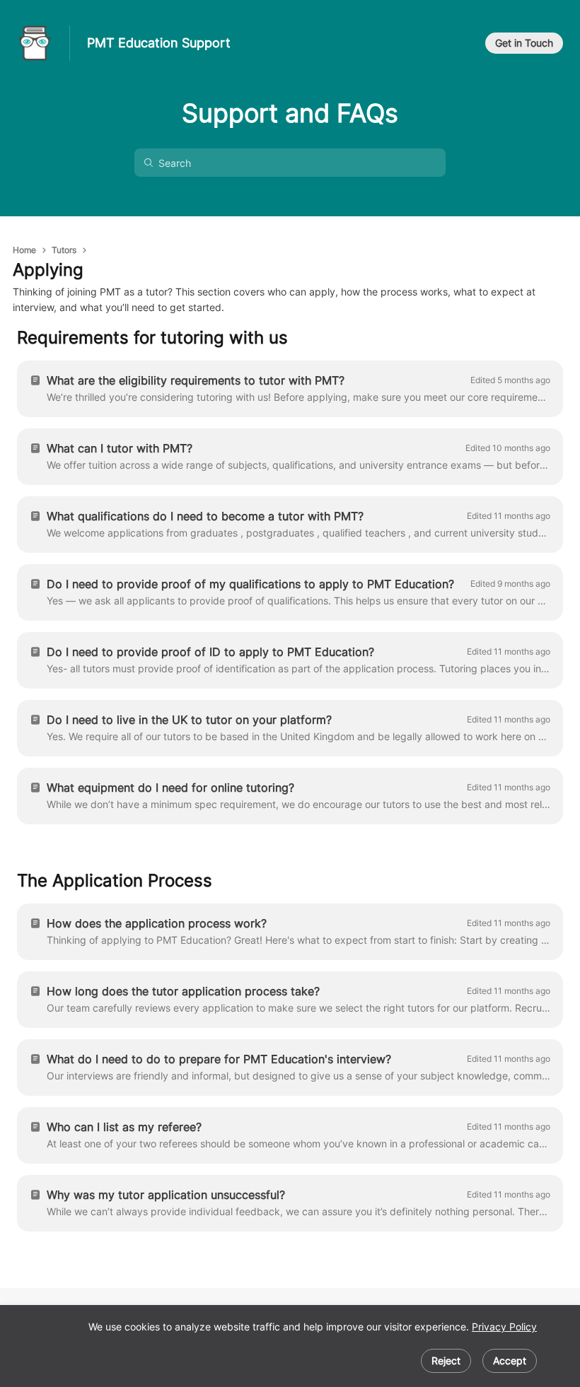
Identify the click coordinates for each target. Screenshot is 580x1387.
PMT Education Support (159, 42)
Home (24, 250)
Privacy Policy (504, 1327)
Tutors (64, 250)
